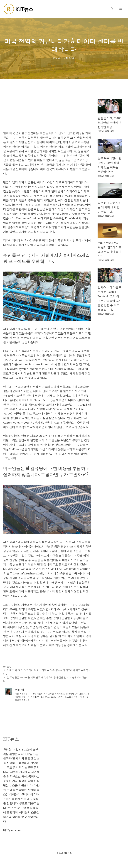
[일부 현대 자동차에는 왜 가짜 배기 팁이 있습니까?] (110, 195)
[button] (112, 9)
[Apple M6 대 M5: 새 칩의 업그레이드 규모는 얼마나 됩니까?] (110, 235)
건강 (9, 666)
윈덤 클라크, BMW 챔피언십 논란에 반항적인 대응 (109, 123)
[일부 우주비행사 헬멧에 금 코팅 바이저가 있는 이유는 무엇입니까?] (110, 151)
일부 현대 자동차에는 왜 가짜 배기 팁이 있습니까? (109, 207)
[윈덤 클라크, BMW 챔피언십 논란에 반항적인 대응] (110, 111)
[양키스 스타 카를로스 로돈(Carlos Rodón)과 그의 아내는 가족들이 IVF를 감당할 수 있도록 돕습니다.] (110, 280)
